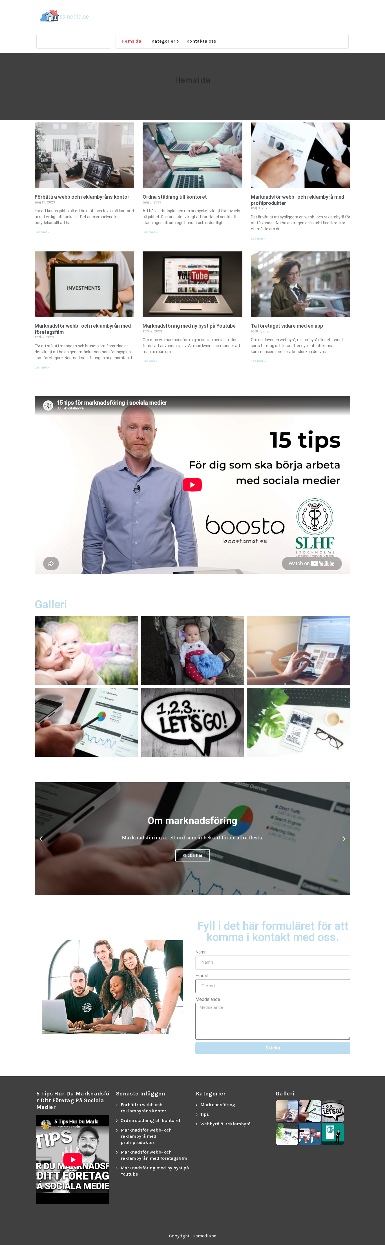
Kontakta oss (201, 41)
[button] (41, 838)
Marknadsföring (217, 1104)
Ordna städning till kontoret (175, 197)
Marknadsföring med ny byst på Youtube (189, 326)
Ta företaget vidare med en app (287, 326)
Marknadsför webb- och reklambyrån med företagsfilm (154, 1155)
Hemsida (131, 41)
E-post (202, 975)
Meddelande (207, 999)
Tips (204, 1114)
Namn (201, 952)
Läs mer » (42, 232)
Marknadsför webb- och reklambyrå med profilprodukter (146, 1136)
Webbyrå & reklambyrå (225, 1123)
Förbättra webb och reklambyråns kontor (82, 197)
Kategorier (163, 41)
